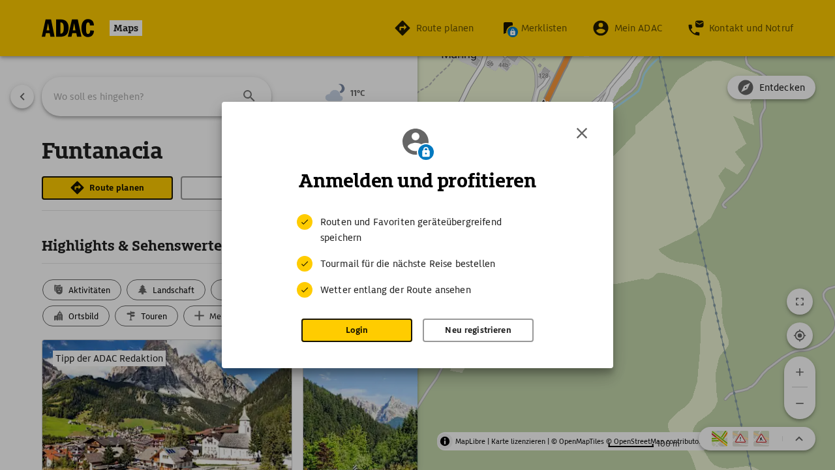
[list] (417, 256)
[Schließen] (582, 133)
